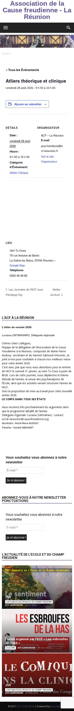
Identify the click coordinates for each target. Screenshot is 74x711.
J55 (8, 685)
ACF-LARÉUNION (14, 605)
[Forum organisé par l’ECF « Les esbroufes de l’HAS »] (37, 631)
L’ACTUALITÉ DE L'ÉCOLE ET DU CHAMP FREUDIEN (29, 601)
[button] (68, 28)
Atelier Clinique (19, 173)
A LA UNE (10, 647)
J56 (8, 597)
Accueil (5, 53)
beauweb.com (58, 706)
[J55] (37, 675)
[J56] (37, 587)
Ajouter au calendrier (28, 104)
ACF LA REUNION (26, 706)
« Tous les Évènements (22, 70)
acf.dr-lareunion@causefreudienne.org (25, 419)
